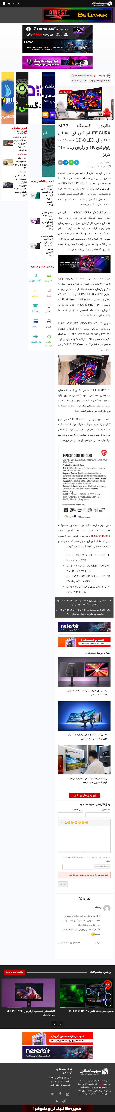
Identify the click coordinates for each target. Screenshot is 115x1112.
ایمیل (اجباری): (77, 810)
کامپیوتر (48, 281)
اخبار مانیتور (65, 92)
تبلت (48, 296)
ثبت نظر (63, 884)
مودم (35, 327)
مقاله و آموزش (22, 154)
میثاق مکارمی (105, 162)
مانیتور (49, 311)
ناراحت (83, 822)
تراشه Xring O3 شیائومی (100, 80)
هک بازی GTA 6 (79, 80)
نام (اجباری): (105, 810)
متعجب (76, 822)
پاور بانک (35, 311)
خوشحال (72, 822)
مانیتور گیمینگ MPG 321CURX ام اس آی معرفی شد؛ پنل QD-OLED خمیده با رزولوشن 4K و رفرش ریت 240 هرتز (84, 140)
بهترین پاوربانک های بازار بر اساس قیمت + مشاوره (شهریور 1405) (47, 195)
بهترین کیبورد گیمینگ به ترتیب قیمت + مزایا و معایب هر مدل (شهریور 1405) (46, 246)
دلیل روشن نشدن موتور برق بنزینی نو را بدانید (20, 163)
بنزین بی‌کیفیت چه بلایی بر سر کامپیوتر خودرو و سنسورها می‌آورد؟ (20, 143)
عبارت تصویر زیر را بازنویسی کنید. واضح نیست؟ (87, 859)
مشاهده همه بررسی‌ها (14, 972)
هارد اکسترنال (35, 342)
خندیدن (68, 822)
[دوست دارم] (98, 943)
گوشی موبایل (35, 281)
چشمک (86, 822)
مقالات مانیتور (22, 172)
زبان (79, 822)
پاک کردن (65, 822)
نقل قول (61, 822)
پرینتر (48, 327)
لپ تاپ (35, 296)
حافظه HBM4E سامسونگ (81, 75)
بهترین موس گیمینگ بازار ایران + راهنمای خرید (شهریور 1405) (47, 221)
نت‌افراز (100, 1084)
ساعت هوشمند (48, 344)
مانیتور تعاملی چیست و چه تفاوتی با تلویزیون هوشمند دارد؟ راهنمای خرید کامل (20, 185)
